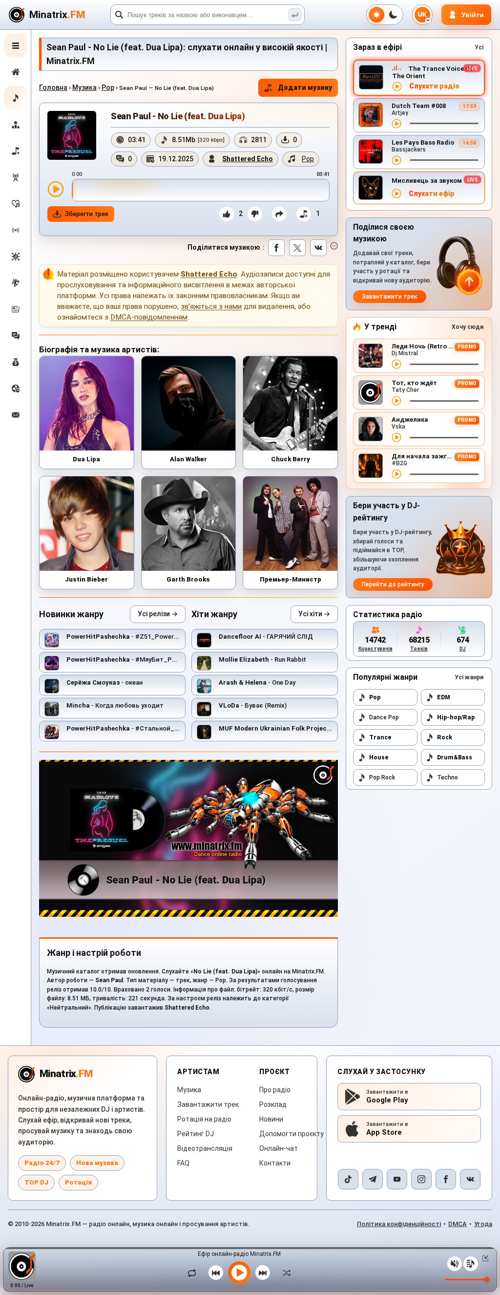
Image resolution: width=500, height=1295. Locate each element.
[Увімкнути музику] (239, 1272)
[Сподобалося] (226, 214)
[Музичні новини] (15, 309)
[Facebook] (446, 1179)
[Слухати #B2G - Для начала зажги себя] (396, 474)
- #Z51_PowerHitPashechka (140, 636)
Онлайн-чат (278, 1148)
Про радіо (275, 1090)
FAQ (183, 1163)
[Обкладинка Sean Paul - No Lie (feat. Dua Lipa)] (71, 135)
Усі (479, 47)
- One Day (257, 682)
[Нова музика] (15, 97)
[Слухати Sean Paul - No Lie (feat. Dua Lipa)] (55, 189)
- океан (104, 682)
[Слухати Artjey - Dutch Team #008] (396, 124)
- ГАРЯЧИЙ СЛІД (266, 636)
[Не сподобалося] (255, 214)
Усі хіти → (314, 614)
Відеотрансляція (204, 1148)
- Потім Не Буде (299, 728)
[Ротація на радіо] (15, 230)
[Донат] (15, 362)
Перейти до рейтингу (393, 584)
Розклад (273, 1104)
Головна (53, 87)
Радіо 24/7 (42, 1162)
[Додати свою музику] (15, 151)
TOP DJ (36, 1182)
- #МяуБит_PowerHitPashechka (147, 659)
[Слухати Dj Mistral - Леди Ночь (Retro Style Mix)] (396, 364)
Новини (271, 1119)
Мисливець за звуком (427, 180)
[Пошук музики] (295, 14)
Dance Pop (384, 717)
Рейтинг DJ (195, 1134)
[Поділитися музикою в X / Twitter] (297, 247)
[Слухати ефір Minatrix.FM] (397, 86)
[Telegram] (372, 1179)
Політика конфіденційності (399, 1224)
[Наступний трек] (262, 1272)
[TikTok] (348, 1179)
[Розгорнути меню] (15, 45)
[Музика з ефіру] (15, 177)
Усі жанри (469, 677)
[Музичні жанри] (15, 256)
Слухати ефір (432, 193)
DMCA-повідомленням (149, 317)
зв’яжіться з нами (211, 306)
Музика (84, 87)
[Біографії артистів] (15, 283)
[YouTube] (397, 1179)
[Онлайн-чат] (15, 335)
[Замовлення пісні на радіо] (15, 388)
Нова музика (97, 1162)
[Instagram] (421, 1179)
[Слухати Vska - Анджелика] (396, 437)
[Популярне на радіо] (15, 204)
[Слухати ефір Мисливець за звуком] (396, 193)
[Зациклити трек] (194, 1272)
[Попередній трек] (215, 1272)
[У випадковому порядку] (284, 1272)
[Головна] (15, 72)
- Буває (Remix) (253, 705)
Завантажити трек (389, 296)
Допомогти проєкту (291, 1134)
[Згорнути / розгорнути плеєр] (483, 1258)
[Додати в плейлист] (303, 214)
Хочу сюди (467, 327)
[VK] (470, 1179)
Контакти (275, 1163)
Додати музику (305, 87)
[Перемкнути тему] (384, 14)
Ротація (78, 1182)
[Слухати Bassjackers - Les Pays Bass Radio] (396, 160)
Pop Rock (382, 777)
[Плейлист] (470, 1263)
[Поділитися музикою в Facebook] (276, 247)
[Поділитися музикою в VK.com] (318, 247)
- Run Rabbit (262, 659)
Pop (108, 87)
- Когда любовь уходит (115, 705)
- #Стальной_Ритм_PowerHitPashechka (161, 728)
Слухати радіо (434, 86)
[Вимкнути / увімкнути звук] (454, 1263)
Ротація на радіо (204, 1119)
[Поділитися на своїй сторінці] (279, 214)
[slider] (201, 190)
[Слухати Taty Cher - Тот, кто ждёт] (396, 401)
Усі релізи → (158, 614)
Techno (447, 777)
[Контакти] (15, 415)
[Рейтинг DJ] (15, 124)
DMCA (457, 1224)
